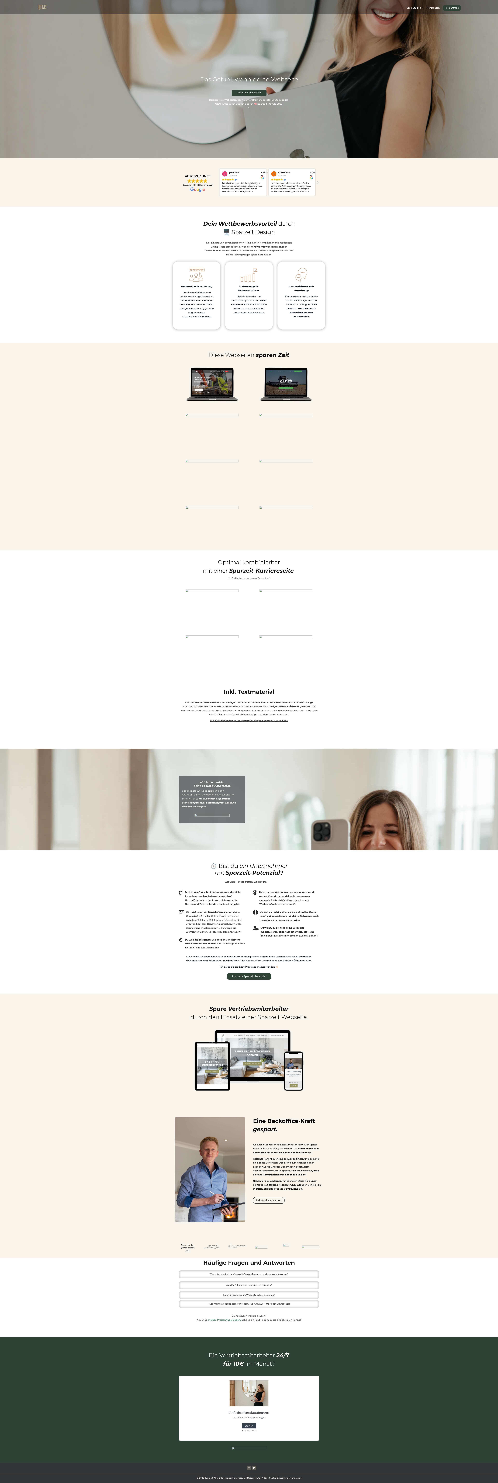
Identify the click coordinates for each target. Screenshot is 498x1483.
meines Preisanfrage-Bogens (224, 1320)
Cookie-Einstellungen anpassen (285, 1478)
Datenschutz (253, 1478)
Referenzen (433, 8)
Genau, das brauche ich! (249, 92)
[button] (217, 183)
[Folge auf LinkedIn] (254, 1468)
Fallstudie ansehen (269, 1200)
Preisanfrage (452, 8)
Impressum (239, 1478)
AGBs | (265, 1478)
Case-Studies (413, 8)
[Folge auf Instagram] (249, 1468)
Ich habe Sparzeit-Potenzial (249, 976)
